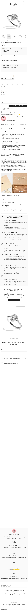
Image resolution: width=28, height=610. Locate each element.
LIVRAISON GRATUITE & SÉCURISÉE (11, 349)
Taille (2, 100)
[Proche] (26, 588)
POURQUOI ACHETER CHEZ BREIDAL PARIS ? (12, 358)
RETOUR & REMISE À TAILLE (9, 353)
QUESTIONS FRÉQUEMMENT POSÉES (11, 363)
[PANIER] (26, 4)
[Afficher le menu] (1, 4)
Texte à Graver (4, 94)
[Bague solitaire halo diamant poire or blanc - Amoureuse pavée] (14, 322)
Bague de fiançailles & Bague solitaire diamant (8, 40)
